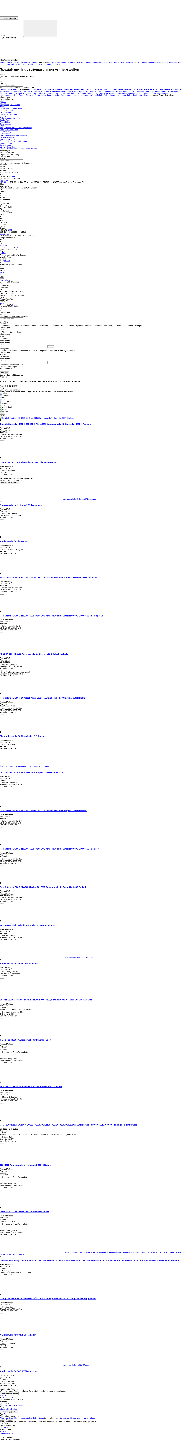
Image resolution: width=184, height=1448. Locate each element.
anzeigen (4, 373)
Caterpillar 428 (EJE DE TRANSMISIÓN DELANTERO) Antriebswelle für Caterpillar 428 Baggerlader (48, 1298)
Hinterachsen (119, 62)
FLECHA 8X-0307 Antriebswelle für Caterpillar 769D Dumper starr (31, 772)
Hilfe (9, 1409)
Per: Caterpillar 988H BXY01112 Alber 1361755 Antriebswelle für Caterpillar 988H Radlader (43, 698)
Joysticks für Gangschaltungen (135, 62)
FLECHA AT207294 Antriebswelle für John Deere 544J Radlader (31, 1087)
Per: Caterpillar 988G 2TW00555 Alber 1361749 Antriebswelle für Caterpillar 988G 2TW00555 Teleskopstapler (52, 616)
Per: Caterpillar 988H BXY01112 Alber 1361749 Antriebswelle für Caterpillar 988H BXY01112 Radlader (49, 577)
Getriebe (54, 62)
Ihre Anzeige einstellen (9, 482)
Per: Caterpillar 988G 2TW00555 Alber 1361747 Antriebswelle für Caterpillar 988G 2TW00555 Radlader (49, 849)
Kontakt (14, 1409)
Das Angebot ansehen (9, 1393)
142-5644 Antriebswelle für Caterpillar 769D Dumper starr (27, 925)
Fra (5, 1414)
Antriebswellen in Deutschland (11, 1405)
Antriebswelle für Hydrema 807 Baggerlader (21, 505)
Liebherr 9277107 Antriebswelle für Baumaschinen (24, 1212)
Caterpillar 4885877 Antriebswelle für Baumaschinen (25, 1040)
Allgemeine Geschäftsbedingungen (13, 1418)
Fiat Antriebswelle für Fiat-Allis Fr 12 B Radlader (23, 736)
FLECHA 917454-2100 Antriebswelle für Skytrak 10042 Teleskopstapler (34, 654)
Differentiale (63, 62)
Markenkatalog (89, 1418)
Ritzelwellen (178, 62)
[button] (92, 49)
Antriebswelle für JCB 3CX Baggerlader (19, 1371)
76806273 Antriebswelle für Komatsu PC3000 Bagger (25, 1165)
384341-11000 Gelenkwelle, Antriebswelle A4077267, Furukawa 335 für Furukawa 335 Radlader (46, 1000)
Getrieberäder (97, 62)
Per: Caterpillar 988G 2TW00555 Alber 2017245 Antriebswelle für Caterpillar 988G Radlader (44, 887)
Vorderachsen (108, 62)
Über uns (3, 1409)
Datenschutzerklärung (35, 1418)
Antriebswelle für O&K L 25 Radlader (18, 1335)
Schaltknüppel (32, 64)
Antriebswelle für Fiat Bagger (14, 541)
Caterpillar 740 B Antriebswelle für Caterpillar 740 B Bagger (28, 462)
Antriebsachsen (74, 62)
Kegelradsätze (5, 64)
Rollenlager (168, 62)
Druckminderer (85, 62)
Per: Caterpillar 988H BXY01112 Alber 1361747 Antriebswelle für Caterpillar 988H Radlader (43, 811)
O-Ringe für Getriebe (19, 64)
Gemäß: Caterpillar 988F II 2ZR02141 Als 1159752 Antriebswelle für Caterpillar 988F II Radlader (45, 424)
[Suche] (40, 28)
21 (7, 1397)
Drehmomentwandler (155, 62)
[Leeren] (1, 81)
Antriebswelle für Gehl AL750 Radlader (19, 963)
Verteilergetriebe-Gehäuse (49, 64)
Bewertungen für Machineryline (71, 1418)
